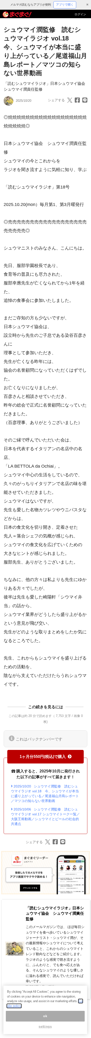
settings (45, 1026)
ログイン (80, 14)
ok (45, 1016)
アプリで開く (65, 4)
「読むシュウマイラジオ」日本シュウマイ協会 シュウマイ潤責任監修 (55, 913)
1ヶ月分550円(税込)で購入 (43, 757)
